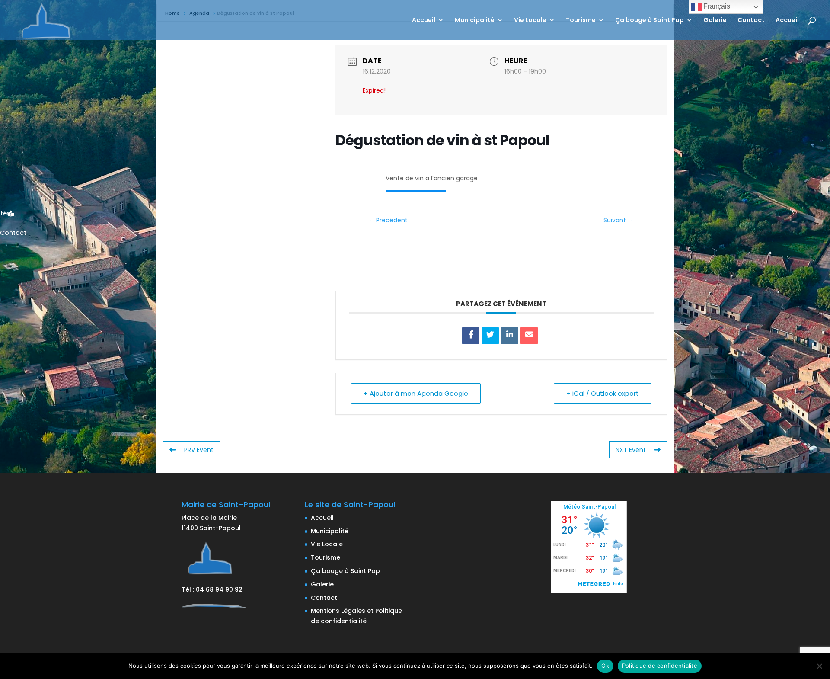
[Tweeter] (490, 335)
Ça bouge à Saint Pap (649, 20)
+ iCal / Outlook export (602, 393)
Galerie (715, 20)
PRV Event (199, 449)
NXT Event (631, 449)
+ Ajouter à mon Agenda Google (416, 393)
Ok (605, 665)
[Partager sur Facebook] (470, 335)
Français (716, 6)
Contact (751, 20)
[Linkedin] (509, 335)
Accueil (423, 20)
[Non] (819, 666)
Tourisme (581, 20)
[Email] (529, 335)
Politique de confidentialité (659, 665)
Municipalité (475, 20)
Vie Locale (530, 20)
